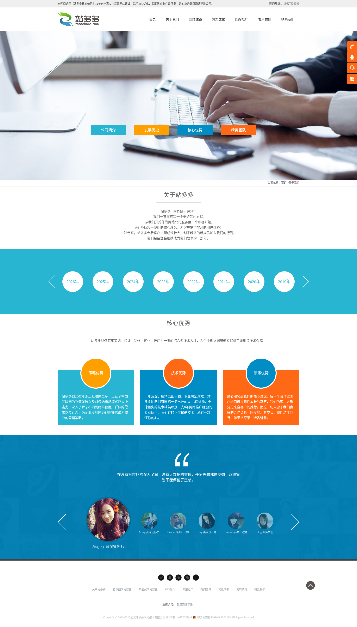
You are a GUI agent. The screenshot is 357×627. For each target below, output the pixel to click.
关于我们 (294, 182)
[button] (51, 282)
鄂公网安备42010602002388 (214, 617)
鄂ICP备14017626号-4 (179, 617)
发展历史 (151, 130)
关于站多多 (99, 589)
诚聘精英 (241, 589)
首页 (284, 182)
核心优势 (195, 130)
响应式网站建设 (148, 589)
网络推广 (187, 589)
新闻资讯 (205, 589)
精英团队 (238, 130)
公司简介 (108, 130)
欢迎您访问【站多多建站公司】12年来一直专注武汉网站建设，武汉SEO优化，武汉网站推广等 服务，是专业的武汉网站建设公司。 (136, 3)
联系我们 (259, 589)
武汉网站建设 (185, 604)
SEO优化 (170, 589)
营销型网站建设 (122, 589)
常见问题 (223, 589)
